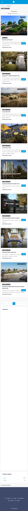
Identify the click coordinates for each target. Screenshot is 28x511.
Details (23, 43)
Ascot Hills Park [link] (6, 111)
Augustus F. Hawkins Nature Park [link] (10, 75)
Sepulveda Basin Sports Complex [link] (11, 218)
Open (3, 73)
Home (3, 5)
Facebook (8, 498)
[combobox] (15, 13)
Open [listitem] (4, 478)
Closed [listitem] (5, 480)
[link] (14, 25)
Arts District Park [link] (6, 147)
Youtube (18, 500)
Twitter (14, 498)
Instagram (21, 498)
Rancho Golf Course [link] (7, 39)
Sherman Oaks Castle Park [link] (9, 252)
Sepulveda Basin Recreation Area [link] (11, 183)
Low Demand (4, 37)
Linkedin (12, 500)
